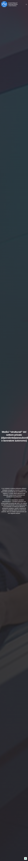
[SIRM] (10, 4)
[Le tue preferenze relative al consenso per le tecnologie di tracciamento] (25, 858)
